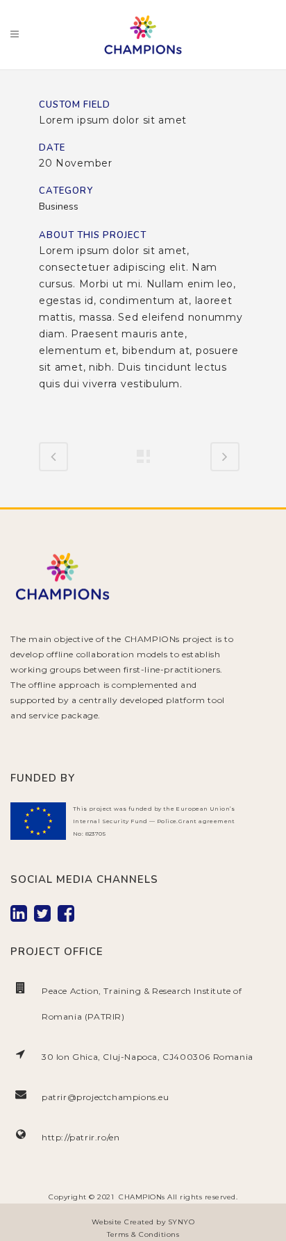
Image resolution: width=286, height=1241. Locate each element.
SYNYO (181, 1221)
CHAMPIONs (142, 1196)
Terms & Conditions (143, 1234)
